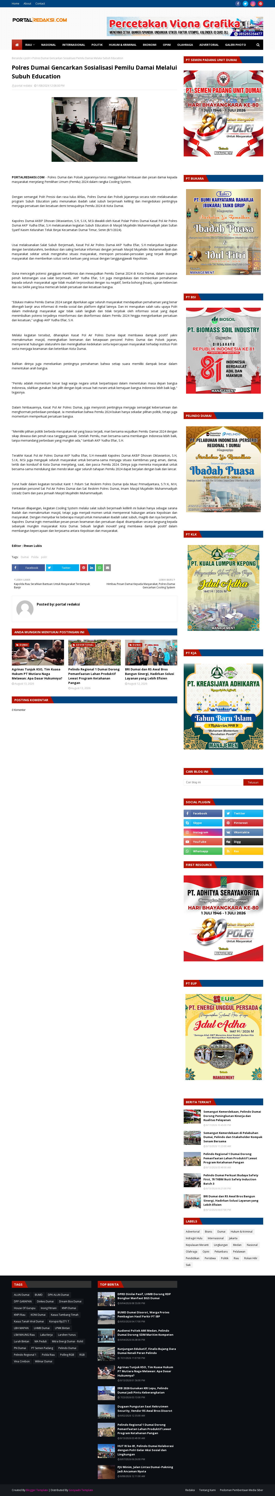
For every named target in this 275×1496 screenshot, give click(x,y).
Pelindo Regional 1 (25, 1355)
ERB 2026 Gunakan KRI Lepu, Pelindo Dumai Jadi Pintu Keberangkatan (143, 1390)
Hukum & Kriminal (241, 1231)
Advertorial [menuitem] (209, 45)
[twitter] (245, 3)
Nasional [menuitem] (48, 45)
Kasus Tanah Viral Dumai (29, 1321)
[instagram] (253, 3)
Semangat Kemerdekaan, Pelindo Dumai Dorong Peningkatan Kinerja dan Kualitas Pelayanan (232, 1116)
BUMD (39, 1295)
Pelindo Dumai (67, 1348)
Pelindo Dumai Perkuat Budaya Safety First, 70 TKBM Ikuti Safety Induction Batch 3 (230, 1179)
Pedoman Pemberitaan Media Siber (241, 1490)
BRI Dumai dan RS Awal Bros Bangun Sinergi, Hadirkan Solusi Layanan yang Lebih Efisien (149, 673)
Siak (188, 1265)
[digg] (244, 841)
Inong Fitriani (49, 1308)
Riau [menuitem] (28, 45)
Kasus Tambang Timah (64, 1315)
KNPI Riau (19, 1315)
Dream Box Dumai (70, 1301)
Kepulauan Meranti (197, 1245)
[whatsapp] (203, 851)
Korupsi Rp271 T (59, 1321)
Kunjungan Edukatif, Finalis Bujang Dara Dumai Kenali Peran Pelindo (147, 1351)
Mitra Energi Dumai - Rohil (67, 1341)
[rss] (244, 851)
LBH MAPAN (21, 1328)
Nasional (252, 1245)
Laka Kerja (46, 1335)
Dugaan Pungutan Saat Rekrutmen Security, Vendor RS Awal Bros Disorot (145, 1408)
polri (27, 58)
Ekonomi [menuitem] (149, 45)
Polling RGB (67, 1355)
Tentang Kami (207, 1490)
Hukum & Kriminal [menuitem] (122, 45)
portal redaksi (23, 85)
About (27, 3)
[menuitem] (17, 45)
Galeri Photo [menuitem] (235, 45)
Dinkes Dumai (45, 1301)
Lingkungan (221, 1245)
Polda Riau (48, 1355)
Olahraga (191, 1251)
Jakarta (233, 1238)
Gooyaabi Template (81, 1490)
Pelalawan (239, 1251)
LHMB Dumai (42, 1328)
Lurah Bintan (21, 1341)
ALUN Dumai (21, 1295)
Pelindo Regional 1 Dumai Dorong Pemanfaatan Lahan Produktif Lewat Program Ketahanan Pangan (94, 676)
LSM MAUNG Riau (24, 1335)
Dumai (25, 557)
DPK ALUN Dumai (58, 1295)
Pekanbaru (221, 1251)
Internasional (216, 1238)
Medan (237, 1245)
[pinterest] (260, 3)
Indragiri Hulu (194, 1238)
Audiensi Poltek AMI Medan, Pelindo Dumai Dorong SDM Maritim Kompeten (145, 1333)
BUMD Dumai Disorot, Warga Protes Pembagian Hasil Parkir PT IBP (143, 1314)
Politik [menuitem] (97, 45)
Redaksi (190, 1490)
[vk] (244, 832)
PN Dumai (20, 1348)
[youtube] (203, 841)
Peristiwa (210, 1258)
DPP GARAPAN (23, 1301)
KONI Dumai (38, 1315)
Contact (40, 3)
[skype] (203, 822)
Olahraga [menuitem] (185, 45)
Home (15, 3)
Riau (236, 1258)
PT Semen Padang (42, 1348)
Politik (224, 1258)
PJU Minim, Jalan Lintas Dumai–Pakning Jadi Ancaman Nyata (145, 1469)
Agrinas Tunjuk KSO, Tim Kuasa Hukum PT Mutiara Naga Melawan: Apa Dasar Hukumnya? (37, 673)
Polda (34, 557)
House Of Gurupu (24, 1308)
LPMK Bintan (62, 1328)
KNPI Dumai (69, 1308)
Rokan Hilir (250, 1258)
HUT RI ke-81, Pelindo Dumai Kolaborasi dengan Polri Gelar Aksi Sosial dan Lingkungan (146, 1450)
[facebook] (238, 3)
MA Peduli (41, 1341)
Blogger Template (37, 1490)
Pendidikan (192, 1258)
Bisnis (208, 1231)
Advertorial (193, 1231)
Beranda (17, 58)
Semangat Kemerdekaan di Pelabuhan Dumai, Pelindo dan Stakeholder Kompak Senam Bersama (232, 1137)
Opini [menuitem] (167, 45)
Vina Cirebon (22, 1361)
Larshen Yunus (67, 1335)
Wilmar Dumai (43, 1361)
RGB (82, 1355)
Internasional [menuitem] (73, 45)
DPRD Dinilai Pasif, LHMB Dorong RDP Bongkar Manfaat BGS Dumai (144, 1296)
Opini (206, 1251)
